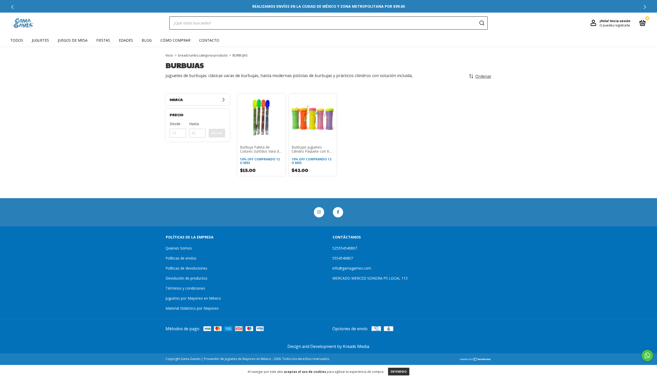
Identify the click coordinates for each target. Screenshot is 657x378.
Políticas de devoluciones (186, 268)
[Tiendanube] (475, 359)
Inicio (169, 55)
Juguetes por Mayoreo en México (193, 298)
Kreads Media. (356, 346)
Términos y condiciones (185, 288)
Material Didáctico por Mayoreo (192, 308)
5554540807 (342, 258)
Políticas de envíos (181, 258)
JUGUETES (40, 40)
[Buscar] (481, 23)
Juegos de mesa (73, 40)
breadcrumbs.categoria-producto (203, 55)
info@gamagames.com (351, 268)
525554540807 (344, 248)
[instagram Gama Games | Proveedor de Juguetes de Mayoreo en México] (319, 212)
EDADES (126, 40)
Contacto (209, 40)
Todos (16, 40)
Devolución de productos (186, 278)
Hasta (194, 123)
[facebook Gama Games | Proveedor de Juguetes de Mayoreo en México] (338, 212)
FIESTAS (103, 40)
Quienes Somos (179, 248)
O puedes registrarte (615, 25)
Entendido (399, 371)
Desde (175, 123)
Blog (147, 40)
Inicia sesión (620, 21)
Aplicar (217, 133)
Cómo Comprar (175, 40)
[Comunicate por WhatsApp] (647, 355)
